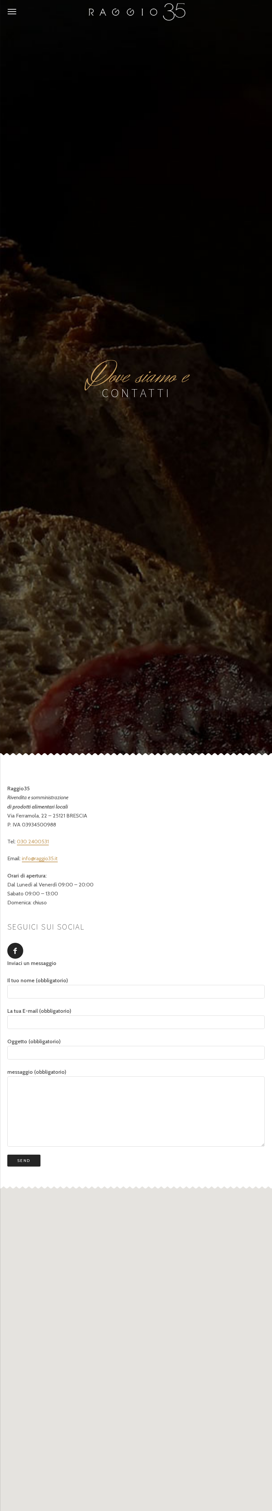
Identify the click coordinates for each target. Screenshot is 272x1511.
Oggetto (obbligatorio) (34, 1041)
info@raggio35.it (40, 858)
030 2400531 (33, 841)
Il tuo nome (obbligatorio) (37, 980)
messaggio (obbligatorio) (36, 1072)
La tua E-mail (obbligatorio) (39, 1011)
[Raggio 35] (136, 12)
